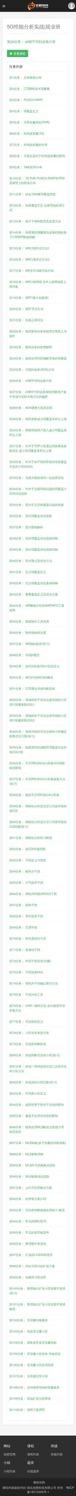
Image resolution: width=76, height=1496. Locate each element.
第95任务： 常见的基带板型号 (29, 1232)
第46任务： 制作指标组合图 (27, 632)
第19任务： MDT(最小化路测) (29, 297)
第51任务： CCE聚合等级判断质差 (32, 688)
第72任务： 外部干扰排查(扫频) (30, 961)
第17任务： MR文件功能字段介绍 (31, 270)
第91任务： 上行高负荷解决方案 (30, 1187)
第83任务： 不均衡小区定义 (27, 1093)
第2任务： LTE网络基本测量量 (29, 88)
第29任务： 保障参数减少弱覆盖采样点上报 (38, 419)
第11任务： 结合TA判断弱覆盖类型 (32, 194)
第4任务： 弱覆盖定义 (23, 111)
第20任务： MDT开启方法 (26, 309)
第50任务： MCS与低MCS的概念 (31, 677)
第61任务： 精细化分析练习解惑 (30, 837)
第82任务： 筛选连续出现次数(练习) (33, 1082)
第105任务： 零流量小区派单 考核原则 (34, 1353)
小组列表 (9, 1471)
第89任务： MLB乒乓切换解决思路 (32, 1165)
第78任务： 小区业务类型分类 (29, 1033)
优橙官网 (9, 1454)
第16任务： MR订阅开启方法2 (29, 259)
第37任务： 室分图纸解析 (26, 527)
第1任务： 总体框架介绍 (25, 77)
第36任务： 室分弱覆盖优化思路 (30, 516)
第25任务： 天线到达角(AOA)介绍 (31, 369)
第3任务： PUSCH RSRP (26, 100)
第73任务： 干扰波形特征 (26, 972)
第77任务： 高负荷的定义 (26, 1021)
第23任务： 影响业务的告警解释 (30, 347)
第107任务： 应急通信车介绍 (28, 1376)
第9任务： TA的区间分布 (25, 167)
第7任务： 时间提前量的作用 (28, 144)
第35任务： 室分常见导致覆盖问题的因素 (36, 504)
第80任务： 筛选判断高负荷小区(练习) (34, 1055)
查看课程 (19, 53)
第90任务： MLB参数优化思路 (29, 1176)
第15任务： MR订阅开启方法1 (29, 248)
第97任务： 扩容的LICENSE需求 (31, 1255)
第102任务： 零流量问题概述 (28, 1320)
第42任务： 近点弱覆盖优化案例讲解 (33, 583)
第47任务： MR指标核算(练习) (29, 644)
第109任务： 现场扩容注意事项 (30, 1398)
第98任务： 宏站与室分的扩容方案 (32, 1266)
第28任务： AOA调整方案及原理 (30, 407)
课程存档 (39, 1482)
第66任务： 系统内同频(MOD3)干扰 (33, 893)
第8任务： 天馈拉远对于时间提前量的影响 (37, 156)
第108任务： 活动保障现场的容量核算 (34, 1387)
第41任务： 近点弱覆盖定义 (27, 572)
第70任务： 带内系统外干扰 (27, 938)
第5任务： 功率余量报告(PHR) (29, 122)
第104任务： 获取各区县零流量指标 (33, 1342)
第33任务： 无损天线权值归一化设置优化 (36, 477)
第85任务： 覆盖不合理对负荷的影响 (33, 1116)
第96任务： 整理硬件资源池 (27, 1243)
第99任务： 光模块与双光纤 (27, 1277)
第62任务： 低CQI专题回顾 (27, 849)
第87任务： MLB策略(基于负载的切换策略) (37, 1143)
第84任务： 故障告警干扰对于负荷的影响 (36, 1104)
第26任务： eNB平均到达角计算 (30, 380)
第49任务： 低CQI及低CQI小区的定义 (34, 666)
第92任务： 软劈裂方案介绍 (27, 1199)
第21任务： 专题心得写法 (26, 320)
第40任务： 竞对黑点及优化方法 (30, 560)
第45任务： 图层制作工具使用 (29, 621)
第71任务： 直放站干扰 (24, 949)
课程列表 (33, 1454)
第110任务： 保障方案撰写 (27, 1409)
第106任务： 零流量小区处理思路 (31, 1365)
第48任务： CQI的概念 (24, 655)
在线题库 (33, 1471)
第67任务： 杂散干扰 (23, 905)
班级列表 (57, 1454)
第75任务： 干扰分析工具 (26, 994)
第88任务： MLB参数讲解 (26, 1154)
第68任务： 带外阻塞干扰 (26, 916)
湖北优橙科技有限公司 (42, 1487)
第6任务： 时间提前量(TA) (26, 133)
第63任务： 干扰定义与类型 (27, 860)
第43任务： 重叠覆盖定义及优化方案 (33, 594)
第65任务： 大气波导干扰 (26, 882)
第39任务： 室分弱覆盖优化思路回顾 (33, 549)
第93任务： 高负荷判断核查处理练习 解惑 (37, 1210)
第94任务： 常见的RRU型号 (27, 1221)
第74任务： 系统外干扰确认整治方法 (33, 983)
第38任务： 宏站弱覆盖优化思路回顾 (33, 538)
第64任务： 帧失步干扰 (24, 871)
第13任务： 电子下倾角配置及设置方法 (35, 221)
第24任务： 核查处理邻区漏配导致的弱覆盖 (38, 358)
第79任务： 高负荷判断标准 (27, 1044)
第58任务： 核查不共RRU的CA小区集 (34, 795)
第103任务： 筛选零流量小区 (28, 1331)
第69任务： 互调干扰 (23, 927)
